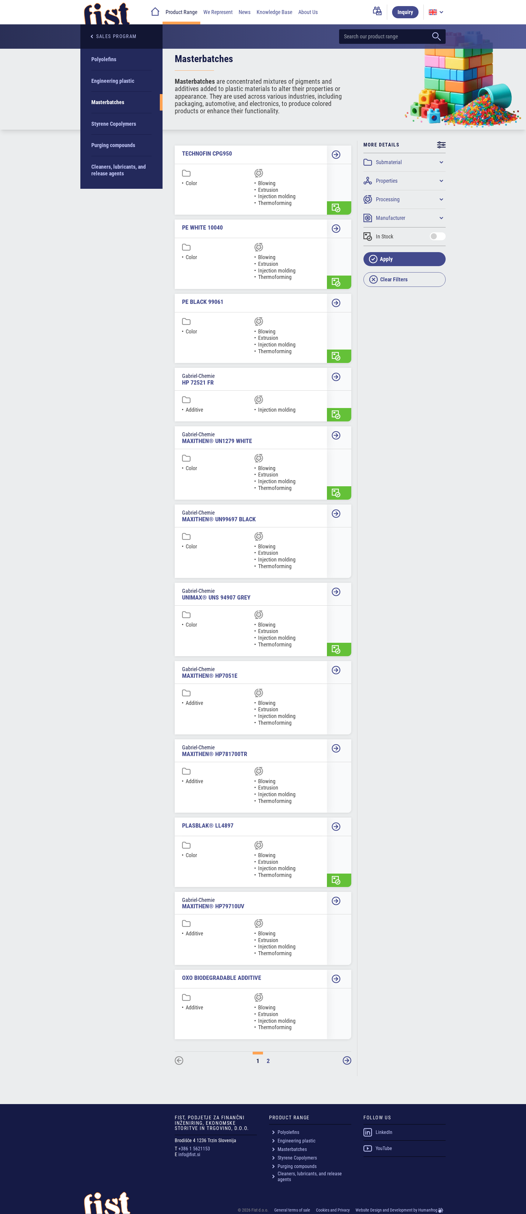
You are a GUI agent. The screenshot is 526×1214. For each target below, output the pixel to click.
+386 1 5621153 (194, 1149)
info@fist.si (189, 1154)
